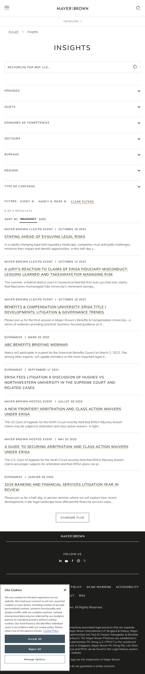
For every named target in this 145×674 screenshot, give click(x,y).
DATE (42, 219)
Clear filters (82, 201)
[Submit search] (135, 67)
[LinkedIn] (60, 561)
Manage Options (34, 659)
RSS (82, 595)
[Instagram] (78, 561)
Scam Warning (99, 587)
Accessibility (127, 587)
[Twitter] (84, 561)
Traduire (71, 21)
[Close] (65, 590)
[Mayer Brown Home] (72, 8)
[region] (35, 627)
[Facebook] (72, 561)
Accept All (35, 638)
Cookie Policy (51, 630)
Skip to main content (18, 3)
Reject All (35, 649)
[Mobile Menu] (7, 8)
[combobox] (72, 67)
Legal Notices (120, 649)
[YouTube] (66, 561)
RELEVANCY (28, 219)
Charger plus (72, 517)
